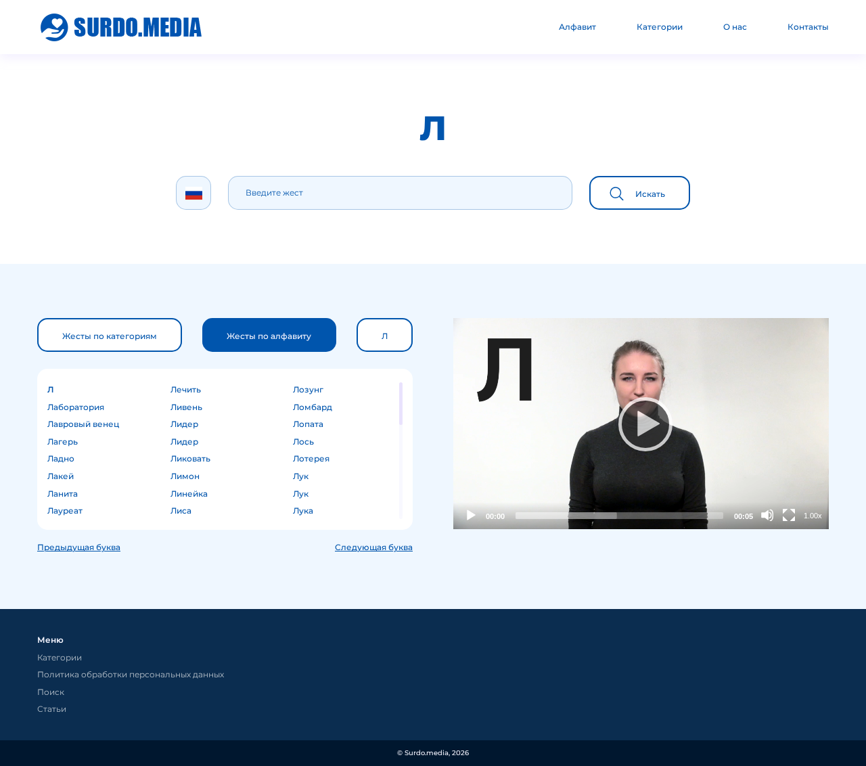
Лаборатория (75, 407)
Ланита (62, 494)
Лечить (185, 389)
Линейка (189, 494)
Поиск (50, 692)
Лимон (185, 476)
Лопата (308, 424)
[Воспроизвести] (641, 424)
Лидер (184, 424)
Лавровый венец (83, 424)
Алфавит (577, 27)
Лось (303, 441)
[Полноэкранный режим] (789, 515)
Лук (301, 476)
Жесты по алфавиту (269, 336)
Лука (303, 510)
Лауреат (65, 510)
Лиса (180, 510)
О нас (735, 27)
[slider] (619, 515)
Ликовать (190, 458)
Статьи (51, 709)
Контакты (808, 27)
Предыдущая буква (78, 547)
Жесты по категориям (109, 336)
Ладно (60, 458)
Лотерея (311, 458)
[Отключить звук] (767, 515)
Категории (660, 27)
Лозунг (308, 389)
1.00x (813, 516)
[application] (641, 423)
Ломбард (312, 407)
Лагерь (62, 441)
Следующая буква (374, 547)
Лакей (60, 476)
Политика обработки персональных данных (130, 674)
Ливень (186, 407)
